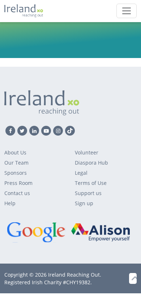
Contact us (17, 193)
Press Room (18, 182)
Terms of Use (91, 182)
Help (10, 203)
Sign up (84, 203)
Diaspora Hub (91, 162)
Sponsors (15, 172)
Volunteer (86, 152)
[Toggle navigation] (126, 11)
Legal (81, 172)
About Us (15, 152)
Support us (88, 193)
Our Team (16, 162)
